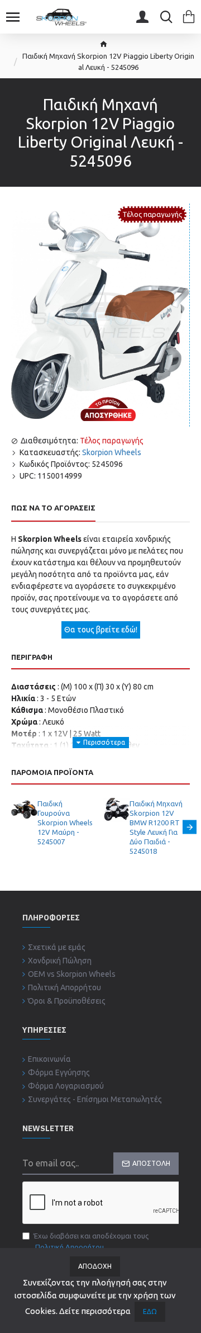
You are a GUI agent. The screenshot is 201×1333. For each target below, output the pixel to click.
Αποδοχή (95, 1266)
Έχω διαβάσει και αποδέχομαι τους (91, 1241)
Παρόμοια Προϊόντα (52, 772)
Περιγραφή (31, 657)
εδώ (150, 1311)
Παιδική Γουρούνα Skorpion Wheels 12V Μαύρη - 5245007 (65, 822)
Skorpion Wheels (111, 452)
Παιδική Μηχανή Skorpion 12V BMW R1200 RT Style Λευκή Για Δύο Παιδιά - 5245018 (156, 827)
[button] (11, 827)
